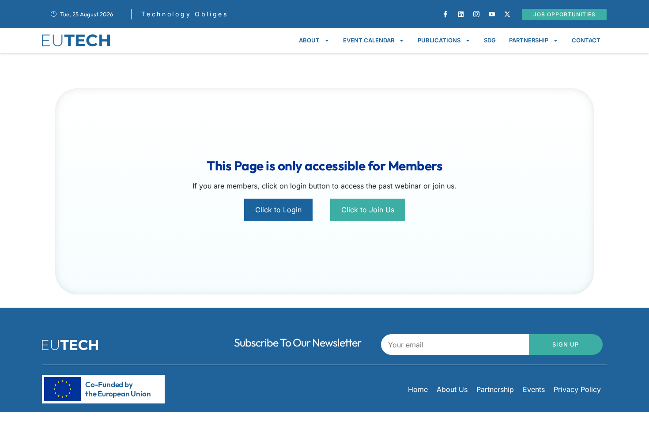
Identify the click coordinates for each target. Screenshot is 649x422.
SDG (490, 40)
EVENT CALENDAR (368, 40)
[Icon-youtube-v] (492, 14)
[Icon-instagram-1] (476, 14)
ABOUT (309, 40)
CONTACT (586, 40)
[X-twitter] (507, 14)
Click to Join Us (367, 209)
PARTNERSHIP (528, 40)
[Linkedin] (461, 14)
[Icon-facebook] (445, 14)
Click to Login (278, 209)
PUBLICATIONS (439, 40)
